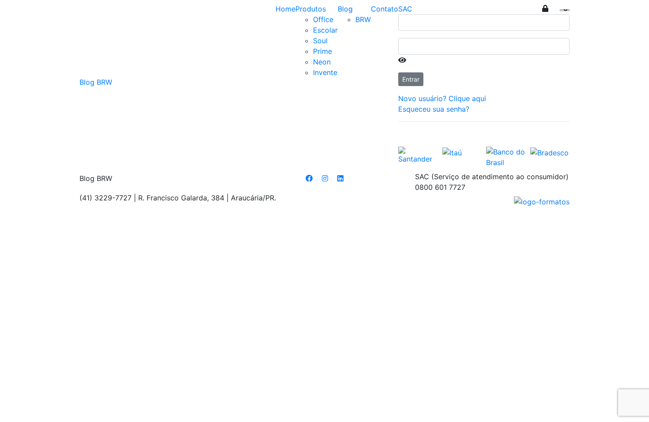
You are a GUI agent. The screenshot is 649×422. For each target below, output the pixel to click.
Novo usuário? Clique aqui (442, 98)
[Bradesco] (549, 151)
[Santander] (418, 154)
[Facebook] (309, 178)
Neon (322, 61)
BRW (363, 19)
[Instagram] (325, 178)
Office (323, 19)
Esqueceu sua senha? (433, 109)
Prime (322, 51)
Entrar (410, 79)
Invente (325, 72)
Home (285, 8)
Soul (320, 40)
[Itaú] (452, 151)
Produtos (310, 8)
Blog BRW (95, 82)
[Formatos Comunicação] (542, 200)
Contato (384, 8)
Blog (345, 8)
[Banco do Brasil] (506, 156)
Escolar (325, 30)
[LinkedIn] (340, 178)
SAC (405, 8)
